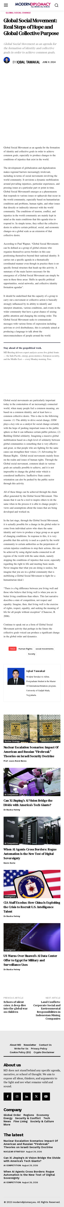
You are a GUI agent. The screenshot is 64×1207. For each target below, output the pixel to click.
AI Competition (11, 794)
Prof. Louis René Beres (15, 761)
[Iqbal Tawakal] (7, 60)
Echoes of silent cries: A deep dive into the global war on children (16, 1006)
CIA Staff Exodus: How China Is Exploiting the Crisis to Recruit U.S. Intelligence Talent (32, 907)
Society (31, 653)
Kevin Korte (9, 863)
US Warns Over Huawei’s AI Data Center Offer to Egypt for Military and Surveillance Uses (30, 960)
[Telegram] (48, 72)
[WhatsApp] (23, 72)
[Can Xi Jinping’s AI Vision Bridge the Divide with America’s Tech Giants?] (32, 782)
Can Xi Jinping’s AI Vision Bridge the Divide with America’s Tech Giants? (28, 802)
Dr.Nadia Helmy (12, 809)
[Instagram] (17, 1096)
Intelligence (10, 896)
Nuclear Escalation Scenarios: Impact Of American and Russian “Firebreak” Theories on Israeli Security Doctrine (31, 751)
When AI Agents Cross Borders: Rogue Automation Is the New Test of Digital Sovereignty (30, 853)
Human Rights (25, 648)
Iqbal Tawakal (28, 62)
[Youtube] (46, 1096)
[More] (56, 72)
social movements (45, 648)
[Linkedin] (31, 72)
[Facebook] (7, 72)
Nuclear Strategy (12, 741)
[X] (15, 72)
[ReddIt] (39, 72)
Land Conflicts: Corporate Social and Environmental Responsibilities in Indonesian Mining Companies (46, 1010)
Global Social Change (18, 12)
